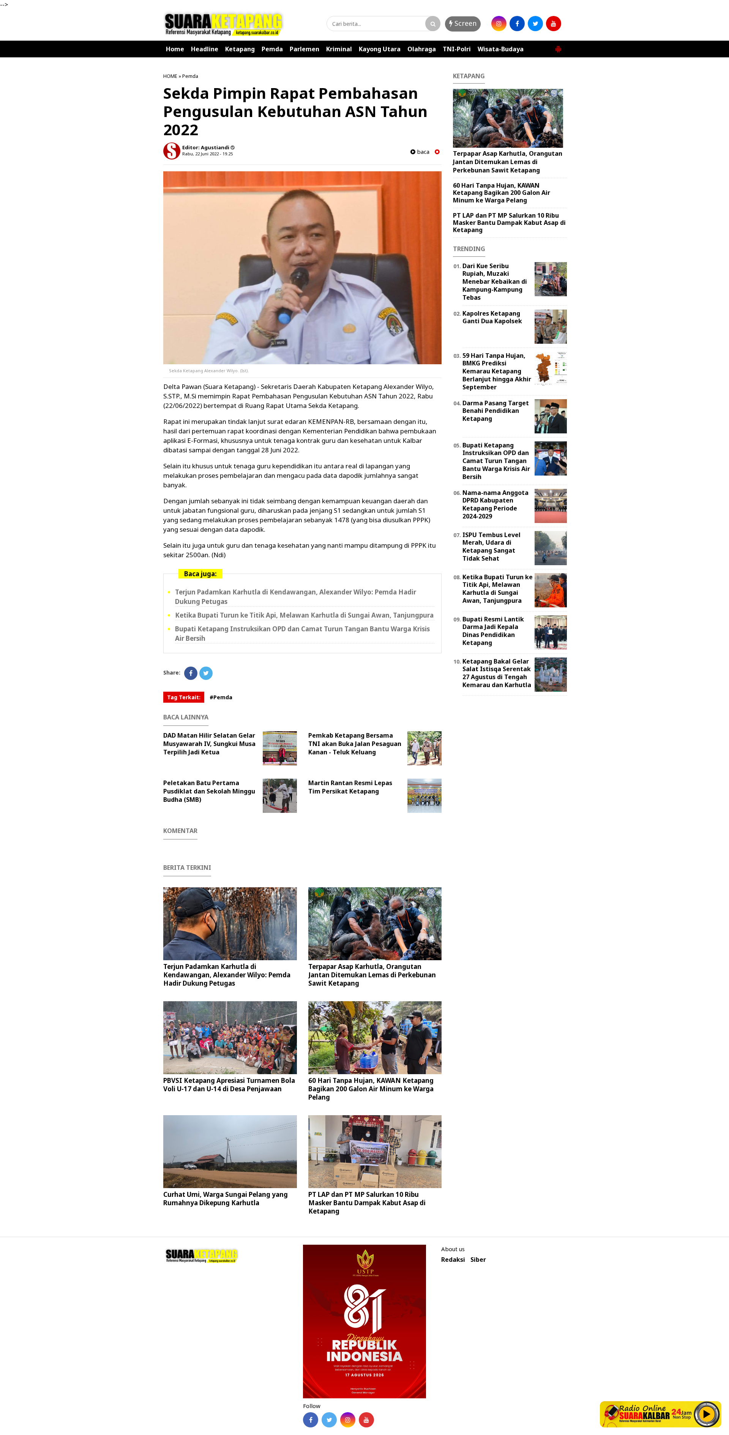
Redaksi (453, 1260)
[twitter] (535, 23)
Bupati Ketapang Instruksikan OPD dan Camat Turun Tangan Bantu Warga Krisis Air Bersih (496, 461)
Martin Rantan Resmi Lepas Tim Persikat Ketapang (350, 787)
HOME (170, 76)
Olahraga (421, 49)
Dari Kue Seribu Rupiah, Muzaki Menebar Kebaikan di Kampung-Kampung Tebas (494, 282)
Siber (478, 1260)
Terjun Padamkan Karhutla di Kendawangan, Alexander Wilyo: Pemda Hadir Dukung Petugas (226, 975)
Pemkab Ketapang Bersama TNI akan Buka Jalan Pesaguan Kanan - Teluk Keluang (354, 743)
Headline (204, 49)
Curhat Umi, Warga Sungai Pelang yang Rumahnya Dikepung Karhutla (225, 1198)
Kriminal (339, 49)
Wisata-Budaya (501, 49)
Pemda (272, 49)
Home (175, 49)
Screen (465, 23)
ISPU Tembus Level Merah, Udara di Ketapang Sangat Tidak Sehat (491, 547)
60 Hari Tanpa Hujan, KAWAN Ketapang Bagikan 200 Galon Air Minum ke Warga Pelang (371, 1089)
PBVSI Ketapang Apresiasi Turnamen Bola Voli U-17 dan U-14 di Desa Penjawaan (229, 1084)
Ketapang (240, 49)
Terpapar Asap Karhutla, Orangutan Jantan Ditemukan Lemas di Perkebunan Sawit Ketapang (372, 975)
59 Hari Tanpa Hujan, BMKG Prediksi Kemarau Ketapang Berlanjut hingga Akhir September (496, 371)
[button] (558, 46)
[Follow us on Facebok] (310, 1419)
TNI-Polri (457, 49)
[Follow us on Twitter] (329, 1419)
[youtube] (553, 23)
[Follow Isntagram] (347, 1419)
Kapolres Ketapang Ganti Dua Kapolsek (492, 317)
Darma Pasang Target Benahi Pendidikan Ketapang (495, 411)
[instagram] (499, 23)
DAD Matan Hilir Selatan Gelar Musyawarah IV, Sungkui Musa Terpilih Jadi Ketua (209, 743)
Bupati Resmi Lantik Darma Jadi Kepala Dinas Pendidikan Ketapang (493, 631)
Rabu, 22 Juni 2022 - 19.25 (207, 153)
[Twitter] (206, 673)
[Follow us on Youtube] (366, 1419)
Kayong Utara (380, 49)
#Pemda (221, 697)
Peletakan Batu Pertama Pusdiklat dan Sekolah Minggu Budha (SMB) (209, 791)
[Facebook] (190, 673)
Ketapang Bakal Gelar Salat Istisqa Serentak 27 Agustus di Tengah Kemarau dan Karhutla (496, 673)
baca (422, 152)
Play (707, 1414)
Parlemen (304, 49)
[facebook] (517, 23)
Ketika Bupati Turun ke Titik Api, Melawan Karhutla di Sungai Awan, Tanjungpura (304, 615)
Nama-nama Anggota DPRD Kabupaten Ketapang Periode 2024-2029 (495, 504)
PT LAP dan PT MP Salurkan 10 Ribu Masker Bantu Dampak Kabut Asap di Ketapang (367, 1202)
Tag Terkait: (183, 697)
